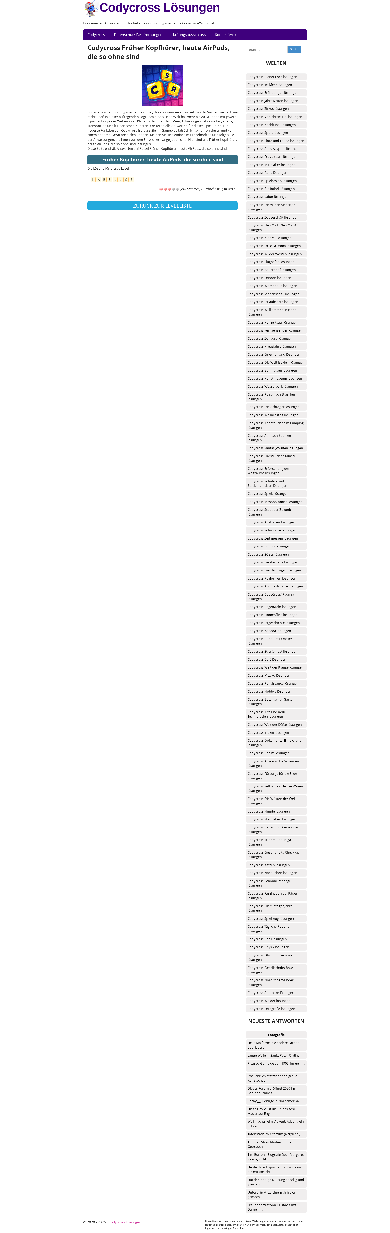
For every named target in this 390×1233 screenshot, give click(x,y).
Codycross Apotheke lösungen (271, 992)
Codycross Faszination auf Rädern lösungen (273, 895)
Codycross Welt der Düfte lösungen (275, 724)
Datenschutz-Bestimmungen (138, 34)
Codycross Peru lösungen (267, 939)
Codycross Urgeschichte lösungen (274, 623)
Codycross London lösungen (269, 278)
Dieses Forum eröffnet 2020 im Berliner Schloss (271, 1090)
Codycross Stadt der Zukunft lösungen (269, 511)
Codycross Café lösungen (267, 659)
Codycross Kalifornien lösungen (272, 578)
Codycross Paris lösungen (267, 172)
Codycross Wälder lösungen (269, 1001)
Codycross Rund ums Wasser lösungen (270, 641)
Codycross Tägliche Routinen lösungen (269, 928)
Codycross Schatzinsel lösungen (272, 530)
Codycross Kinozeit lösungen (270, 238)
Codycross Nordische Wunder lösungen (271, 982)
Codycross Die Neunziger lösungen (274, 570)
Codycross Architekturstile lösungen (275, 586)
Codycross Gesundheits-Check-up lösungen (273, 854)
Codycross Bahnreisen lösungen (272, 370)
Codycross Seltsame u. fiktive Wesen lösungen (275, 788)
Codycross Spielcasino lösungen (272, 181)
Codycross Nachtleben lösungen (272, 873)
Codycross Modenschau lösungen (273, 294)
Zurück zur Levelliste (162, 205)
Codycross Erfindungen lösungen (273, 92)
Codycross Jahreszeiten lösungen (273, 101)
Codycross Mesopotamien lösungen (275, 501)
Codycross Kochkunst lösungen (272, 124)
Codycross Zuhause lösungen (270, 338)
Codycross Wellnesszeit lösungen (273, 415)
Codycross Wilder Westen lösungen (275, 254)
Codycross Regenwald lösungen (272, 607)
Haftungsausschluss (188, 34)
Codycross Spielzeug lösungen (271, 918)
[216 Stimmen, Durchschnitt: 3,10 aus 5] (161, 189)
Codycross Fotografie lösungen (271, 1009)
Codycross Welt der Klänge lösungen (276, 667)
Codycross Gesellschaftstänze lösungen (270, 969)
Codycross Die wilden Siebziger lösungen (271, 207)
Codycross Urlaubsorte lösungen (273, 302)
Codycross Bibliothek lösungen (271, 188)
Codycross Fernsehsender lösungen (275, 330)
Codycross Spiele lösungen (268, 493)
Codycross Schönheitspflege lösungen (269, 883)
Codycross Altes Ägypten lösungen (274, 148)
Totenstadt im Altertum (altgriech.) (274, 1134)
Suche (294, 49)
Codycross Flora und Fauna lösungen (276, 141)
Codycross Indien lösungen (268, 732)
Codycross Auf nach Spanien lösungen (269, 437)
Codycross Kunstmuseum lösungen (275, 378)
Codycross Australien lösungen (271, 522)
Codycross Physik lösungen (268, 947)
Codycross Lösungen (160, 7)
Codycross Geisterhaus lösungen (273, 562)
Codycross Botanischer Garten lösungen (271, 701)
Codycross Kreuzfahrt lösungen (272, 346)
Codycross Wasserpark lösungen (273, 386)
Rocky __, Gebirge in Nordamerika (273, 1101)
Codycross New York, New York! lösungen (272, 227)
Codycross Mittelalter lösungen (271, 165)
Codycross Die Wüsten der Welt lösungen (272, 800)
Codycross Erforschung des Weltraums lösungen (269, 470)
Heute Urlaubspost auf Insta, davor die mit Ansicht (274, 1169)
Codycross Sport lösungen (268, 132)
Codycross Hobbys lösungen (269, 691)
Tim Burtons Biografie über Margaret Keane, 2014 (276, 1156)
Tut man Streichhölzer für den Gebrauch (271, 1144)
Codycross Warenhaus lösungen (272, 286)
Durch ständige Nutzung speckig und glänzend (276, 1182)
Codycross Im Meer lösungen (270, 84)
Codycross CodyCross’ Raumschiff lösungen (274, 596)
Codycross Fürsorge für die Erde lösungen (272, 775)
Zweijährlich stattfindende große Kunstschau (272, 1078)
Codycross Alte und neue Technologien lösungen (267, 714)
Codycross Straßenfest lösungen (272, 651)
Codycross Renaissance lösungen (273, 683)
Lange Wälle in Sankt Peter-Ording (274, 1055)
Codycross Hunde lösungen (269, 811)
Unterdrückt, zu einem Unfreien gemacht (272, 1194)
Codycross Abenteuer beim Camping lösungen (276, 425)
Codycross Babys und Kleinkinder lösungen (273, 829)
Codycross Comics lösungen (269, 546)
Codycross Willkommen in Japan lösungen (272, 312)
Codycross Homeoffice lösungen (272, 615)
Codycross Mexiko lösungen (269, 675)
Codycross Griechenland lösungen (274, 354)
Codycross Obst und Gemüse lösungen (270, 957)
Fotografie (276, 1035)
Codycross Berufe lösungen (269, 753)
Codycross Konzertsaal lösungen (273, 322)
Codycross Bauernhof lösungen (272, 270)
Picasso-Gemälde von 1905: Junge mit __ (276, 1065)
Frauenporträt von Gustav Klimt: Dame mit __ (272, 1207)
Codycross (96, 34)
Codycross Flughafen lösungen (271, 262)
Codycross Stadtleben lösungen (272, 819)
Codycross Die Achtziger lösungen (274, 407)
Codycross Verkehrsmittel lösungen (275, 117)
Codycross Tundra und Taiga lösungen (269, 842)
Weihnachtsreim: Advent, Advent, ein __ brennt (276, 1123)
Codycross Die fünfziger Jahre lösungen (270, 908)
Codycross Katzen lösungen (269, 865)
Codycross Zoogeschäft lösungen (273, 217)
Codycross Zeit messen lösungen (273, 538)
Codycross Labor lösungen (268, 196)
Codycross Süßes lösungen (268, 554)
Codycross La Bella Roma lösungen (274, 246)
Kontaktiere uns (228, 34)
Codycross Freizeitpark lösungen (272, 156)
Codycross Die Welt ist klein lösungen (276, 362)
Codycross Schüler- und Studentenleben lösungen (267, 483)
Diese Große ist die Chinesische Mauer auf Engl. (272, 1111)
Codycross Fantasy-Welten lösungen (275, 448)
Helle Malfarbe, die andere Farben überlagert (273, 1045)
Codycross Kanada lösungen (269, 630)
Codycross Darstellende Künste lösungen (272, 458)
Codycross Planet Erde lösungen (272, 77)
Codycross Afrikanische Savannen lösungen (273, 763)
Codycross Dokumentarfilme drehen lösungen (275, 742)
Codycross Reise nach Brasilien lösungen (271, 396)
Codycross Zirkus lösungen (268, 108)
